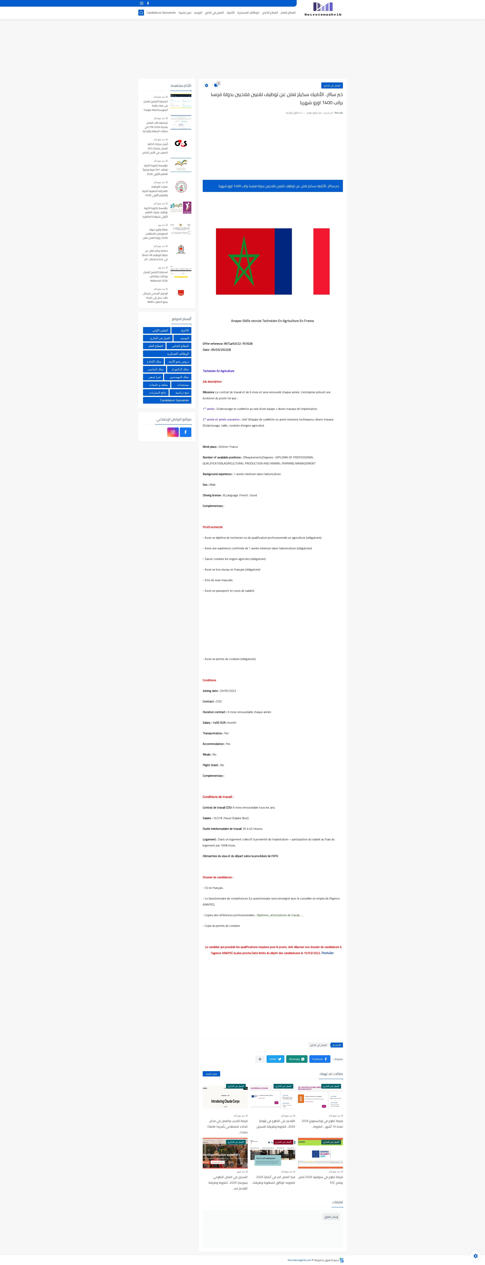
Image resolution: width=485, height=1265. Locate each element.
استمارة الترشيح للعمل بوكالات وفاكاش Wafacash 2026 (155, 276)
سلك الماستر (156, 369)
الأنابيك (231, 12)
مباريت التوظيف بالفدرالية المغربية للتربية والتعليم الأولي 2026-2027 (155, 191)
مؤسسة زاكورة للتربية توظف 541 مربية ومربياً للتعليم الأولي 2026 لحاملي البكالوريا (155, 169)
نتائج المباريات (157, 392)
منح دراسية (185, 12)
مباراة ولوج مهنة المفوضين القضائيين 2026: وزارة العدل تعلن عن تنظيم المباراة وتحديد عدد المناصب (155, 233)
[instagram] (141, 3)
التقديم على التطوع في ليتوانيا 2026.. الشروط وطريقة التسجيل (276, 1123)
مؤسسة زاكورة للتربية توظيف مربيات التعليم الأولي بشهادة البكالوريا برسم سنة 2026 (155, 212)
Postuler (328, 953)
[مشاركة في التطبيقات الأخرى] (260, 1059)
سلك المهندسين (179, 377)
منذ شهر (241, 1171)
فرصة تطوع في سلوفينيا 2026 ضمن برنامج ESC (320, 1179)
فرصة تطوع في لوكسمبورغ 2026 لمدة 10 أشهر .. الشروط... (322, 1123)
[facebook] (148, 3)
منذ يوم (161, 225)
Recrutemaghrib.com (299, 1260)
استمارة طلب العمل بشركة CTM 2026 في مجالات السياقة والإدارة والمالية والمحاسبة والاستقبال (155, 127)
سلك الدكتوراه (180, 369)
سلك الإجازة (154, 361)
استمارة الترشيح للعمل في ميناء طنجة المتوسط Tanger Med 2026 (155, 105)
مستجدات (183, 384)
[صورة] (181, 101)
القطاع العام (288, 12)
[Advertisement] (242, 49)
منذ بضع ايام (334, 1115)
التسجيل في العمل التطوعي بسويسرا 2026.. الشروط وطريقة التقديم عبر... (228, 1182)
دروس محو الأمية (179, 361)
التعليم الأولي (160, 330)
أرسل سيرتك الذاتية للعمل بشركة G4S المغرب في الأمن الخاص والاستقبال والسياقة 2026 (155, 148)
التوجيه (198, 12)
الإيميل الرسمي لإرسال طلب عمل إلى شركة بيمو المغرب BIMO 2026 (155, 297)
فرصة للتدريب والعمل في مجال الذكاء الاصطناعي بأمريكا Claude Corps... (227, 1126)
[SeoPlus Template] (341, 1260)
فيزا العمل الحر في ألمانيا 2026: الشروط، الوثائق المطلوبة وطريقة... (273, 1179)
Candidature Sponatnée (161, 12)
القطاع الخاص (270, 12)
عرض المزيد (211, 1074)
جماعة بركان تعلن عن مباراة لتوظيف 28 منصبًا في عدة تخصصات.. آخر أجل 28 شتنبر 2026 (155, 255)
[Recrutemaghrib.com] (323, 9)
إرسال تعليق (331, 1217)
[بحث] (141, 13)
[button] (319, 1059)
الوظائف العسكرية (248, 12)
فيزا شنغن (155, 377)
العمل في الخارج (214, 12)
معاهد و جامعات (158, 384)
